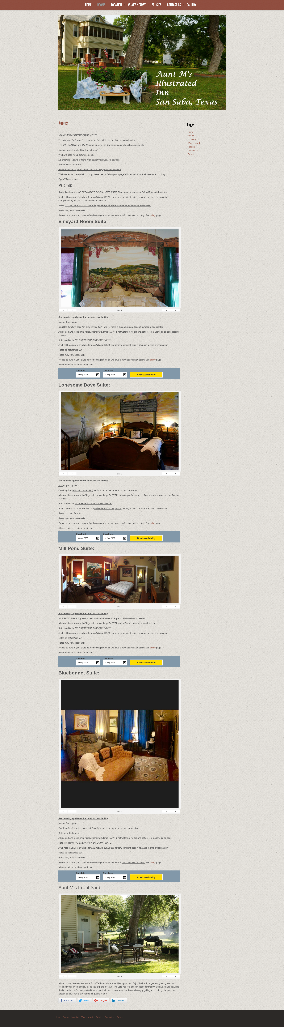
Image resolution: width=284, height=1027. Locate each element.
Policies (156, 5)
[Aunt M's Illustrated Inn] (142, 62)
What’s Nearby (137, 5)
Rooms (101, 5)
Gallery (191, 5)
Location (116, 5)
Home (88, 5)
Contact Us (174, 5)
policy (153, 215)
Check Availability (146, 374)
